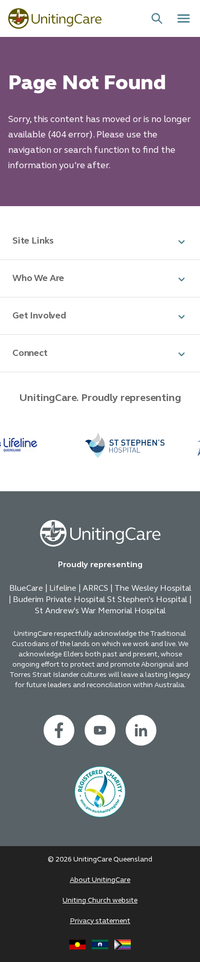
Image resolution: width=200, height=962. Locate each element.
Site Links (33, 240)
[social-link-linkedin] (141, 730)
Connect (30, 352)
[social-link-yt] (100, 730)
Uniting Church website (100, 900)
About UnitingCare (100, 879)
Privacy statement (100, 920)
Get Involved (39, 315)
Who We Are (38, 278)
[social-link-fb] (59, 730)
